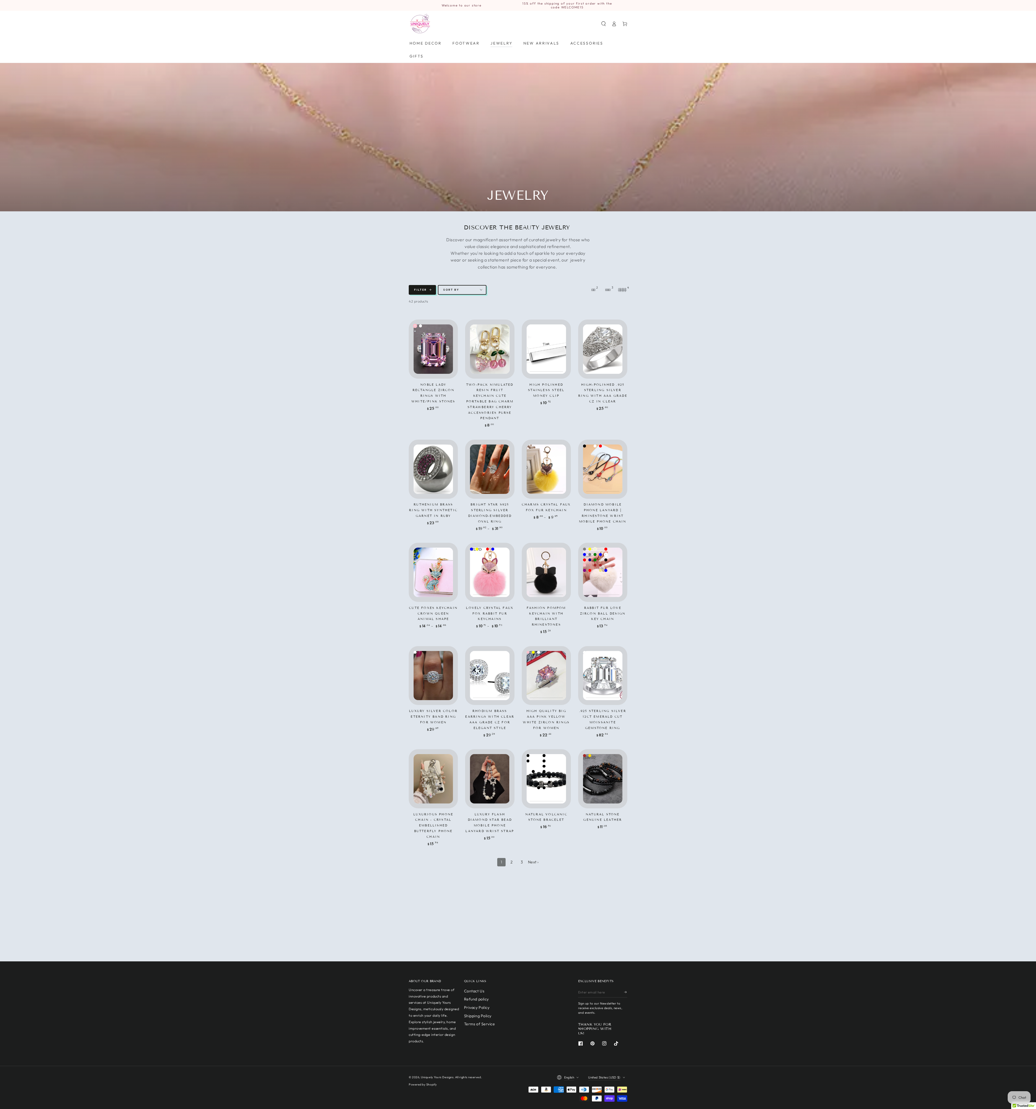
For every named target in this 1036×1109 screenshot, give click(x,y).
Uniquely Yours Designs (437, 1077)
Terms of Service (479, 1024)
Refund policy (476, 999)
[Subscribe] (625, 992)
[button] (603, 23)
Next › (533, 862)
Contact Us (474, 991)
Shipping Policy (478, 1015)
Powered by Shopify (423, 1084)
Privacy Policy (477, 1007)
